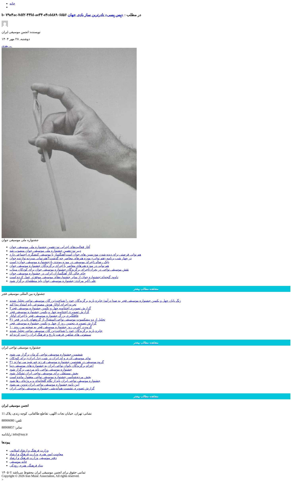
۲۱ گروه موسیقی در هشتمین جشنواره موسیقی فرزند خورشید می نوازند (57, 362)
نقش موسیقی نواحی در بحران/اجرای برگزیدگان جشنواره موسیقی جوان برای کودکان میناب (69, 269)
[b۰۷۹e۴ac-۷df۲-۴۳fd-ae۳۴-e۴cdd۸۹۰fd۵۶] (69, 237)
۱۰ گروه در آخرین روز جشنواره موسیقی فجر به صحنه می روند (51, 327)
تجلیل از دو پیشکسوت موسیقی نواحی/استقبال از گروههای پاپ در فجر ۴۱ (57, 319)
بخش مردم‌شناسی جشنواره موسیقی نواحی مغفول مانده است (50, 377)
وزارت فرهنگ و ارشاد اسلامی (29, 450)
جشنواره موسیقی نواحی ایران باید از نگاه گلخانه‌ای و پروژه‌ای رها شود (55, 380)
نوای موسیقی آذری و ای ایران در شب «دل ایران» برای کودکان (50, 358)
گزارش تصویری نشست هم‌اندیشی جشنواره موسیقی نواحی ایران (52, 388)
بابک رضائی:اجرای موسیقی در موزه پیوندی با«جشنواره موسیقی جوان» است (59, 262)
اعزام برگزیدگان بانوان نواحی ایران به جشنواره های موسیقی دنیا (51, 365)
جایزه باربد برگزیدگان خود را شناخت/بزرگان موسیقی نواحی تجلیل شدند (56, 331)
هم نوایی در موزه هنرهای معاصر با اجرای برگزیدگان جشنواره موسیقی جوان (59, 265)
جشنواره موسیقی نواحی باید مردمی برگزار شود (41, 369)
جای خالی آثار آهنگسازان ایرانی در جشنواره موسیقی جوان (48, 273)
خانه (12, 3)
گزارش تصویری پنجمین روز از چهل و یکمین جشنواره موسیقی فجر (53, 323)
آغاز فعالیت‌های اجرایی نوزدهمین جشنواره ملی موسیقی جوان (50, 247)
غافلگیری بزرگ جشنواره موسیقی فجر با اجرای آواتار (44, 315)
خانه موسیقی (18, 461)
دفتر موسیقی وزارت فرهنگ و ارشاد (33, 458)
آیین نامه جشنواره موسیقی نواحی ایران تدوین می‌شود (44, 384)
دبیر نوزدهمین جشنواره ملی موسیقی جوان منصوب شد (45, 250)
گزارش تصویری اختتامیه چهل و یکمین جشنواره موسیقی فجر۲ (50, 308)
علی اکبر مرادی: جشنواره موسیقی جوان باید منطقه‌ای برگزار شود (53, 281)
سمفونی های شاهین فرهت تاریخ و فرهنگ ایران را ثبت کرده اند (50, 334)
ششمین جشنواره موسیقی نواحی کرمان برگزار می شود (46, 354)
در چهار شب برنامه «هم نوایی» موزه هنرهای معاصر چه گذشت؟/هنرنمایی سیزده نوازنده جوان (70, 258)
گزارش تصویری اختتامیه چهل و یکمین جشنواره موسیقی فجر (49, 312)
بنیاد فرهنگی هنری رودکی (26, 465)
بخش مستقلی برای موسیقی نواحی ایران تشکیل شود (44, 373)
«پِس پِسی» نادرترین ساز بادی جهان (95, 15)
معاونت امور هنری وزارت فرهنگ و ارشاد (36, 454)
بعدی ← (7, 46)
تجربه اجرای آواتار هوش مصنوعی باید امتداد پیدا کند (43, 304)
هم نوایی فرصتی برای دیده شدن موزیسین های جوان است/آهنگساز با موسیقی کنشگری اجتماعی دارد (75, 254)
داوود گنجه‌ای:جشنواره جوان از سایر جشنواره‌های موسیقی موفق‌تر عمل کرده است (64, 277)
